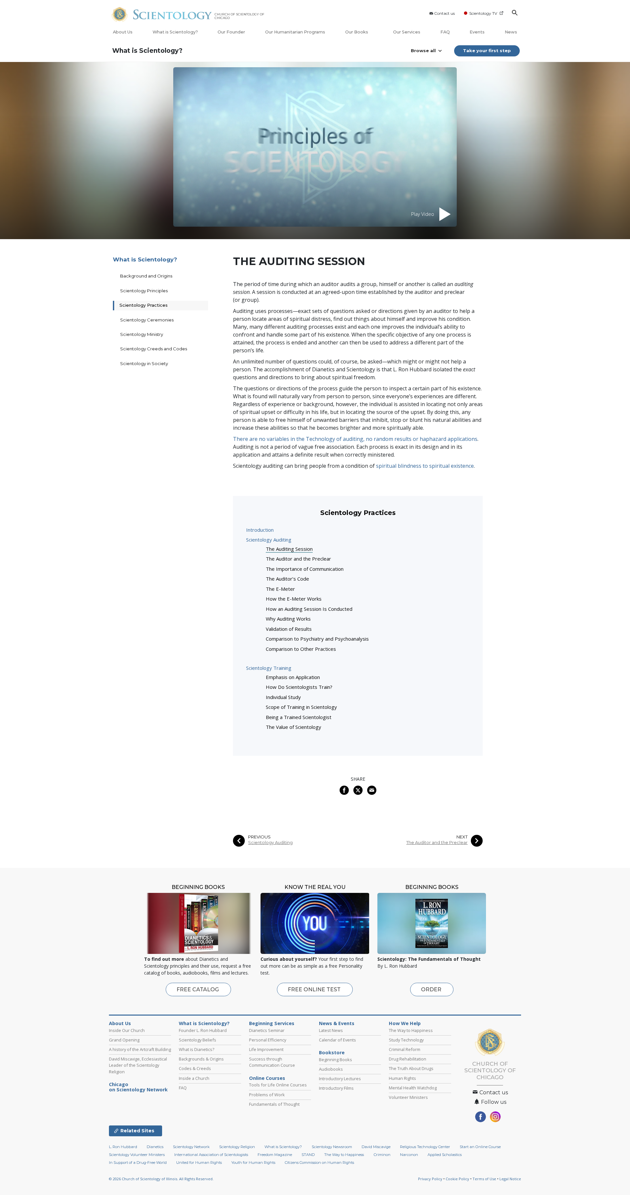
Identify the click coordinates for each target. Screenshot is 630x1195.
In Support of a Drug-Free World (138, 1162)
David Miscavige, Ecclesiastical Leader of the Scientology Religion (138, 1065)
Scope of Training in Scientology (301, 707)
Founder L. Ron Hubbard (203, 1030)
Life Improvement (266, 1049)
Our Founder (231, 32)
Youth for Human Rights (253, 1162)
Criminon (382, 1154)
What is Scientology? (175, 32)
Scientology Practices (143, 305)
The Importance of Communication (305, 569)
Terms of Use (484, 1178)
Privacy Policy (430, 1178)
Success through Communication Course (272, 1062)
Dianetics (155, 1146)
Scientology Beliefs (197, 1040)
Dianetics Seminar (266, 1030)
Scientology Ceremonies (147, 319)
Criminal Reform (404, 1049)
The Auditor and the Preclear (298, 558)
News (511, 32)
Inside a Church (194, 1078)
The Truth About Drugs (411, 1068)
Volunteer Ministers (408, 1097)
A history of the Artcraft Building (140, 1049)
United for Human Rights (199, 1162)
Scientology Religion (237, 1146)
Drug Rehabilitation (407, 1059)
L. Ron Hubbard (123, 1146)
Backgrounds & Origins (201, 1059)
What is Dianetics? (196, 1049)
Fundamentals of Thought (274, 1104)
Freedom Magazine (275, 1154)
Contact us (444, 13)
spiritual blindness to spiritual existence (425, 465)
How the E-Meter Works (294, 598)
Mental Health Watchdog (413, 1088)
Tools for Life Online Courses (278, 1085)
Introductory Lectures (340, 1079)
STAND (308, 1154)
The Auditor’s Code (287, 578)
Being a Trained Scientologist (298, 717)
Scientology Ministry (141, 334)
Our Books (357, 32)
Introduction (260, 529)
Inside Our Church (127, 1030)
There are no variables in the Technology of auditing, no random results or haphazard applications (355, 439)
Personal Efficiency (267, 1040)
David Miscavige (376, 1146)
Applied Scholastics (445, 1154)
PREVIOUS (259, 837)
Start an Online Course (480, 1146)
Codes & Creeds (195, 1068)
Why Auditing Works (288, 618)
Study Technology (406, 1040)
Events (477, 32)
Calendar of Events (337, 1040)
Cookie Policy (457, 1178)
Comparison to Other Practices (301, 649)
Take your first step (487, 50)
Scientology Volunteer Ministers (137, 1154)
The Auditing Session (289, 549)
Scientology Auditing (268, 539)
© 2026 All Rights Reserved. (161, 1178)
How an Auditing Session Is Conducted (309, 609)
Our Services (406, 32)
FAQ (445, 32)
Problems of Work (267, 1095)
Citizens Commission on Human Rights (319, 1162)
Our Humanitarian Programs (295, 32)
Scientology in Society (144, 363)
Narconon (409, 1154)
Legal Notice (510, 1178)
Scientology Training (268, 668)
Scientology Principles (144, 290)
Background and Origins (146, 275)
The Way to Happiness (411, 1030)
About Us (123, 32)
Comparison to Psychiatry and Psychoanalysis (317, 638)
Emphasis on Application (293, 677)
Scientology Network (191, 1146)
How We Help (405, 1023)
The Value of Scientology (293, 727)
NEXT (462, 837)
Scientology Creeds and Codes (153, 348)
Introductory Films (336, 1088)
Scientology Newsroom (332, 1146)
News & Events (336, 1023)
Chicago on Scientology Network (138, 1087)
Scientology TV (483, 13)
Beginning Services (271, 1023)
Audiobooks (331, 1069)
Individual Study (283, 697)
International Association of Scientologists (211, 1154)
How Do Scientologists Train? (299, 687)
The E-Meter (280, 589)
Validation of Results (289, 629)
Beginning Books (335, 1059)
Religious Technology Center (425, 1146)
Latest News (331, 1030)
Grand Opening (124, 1040)
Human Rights (402, 1078)
